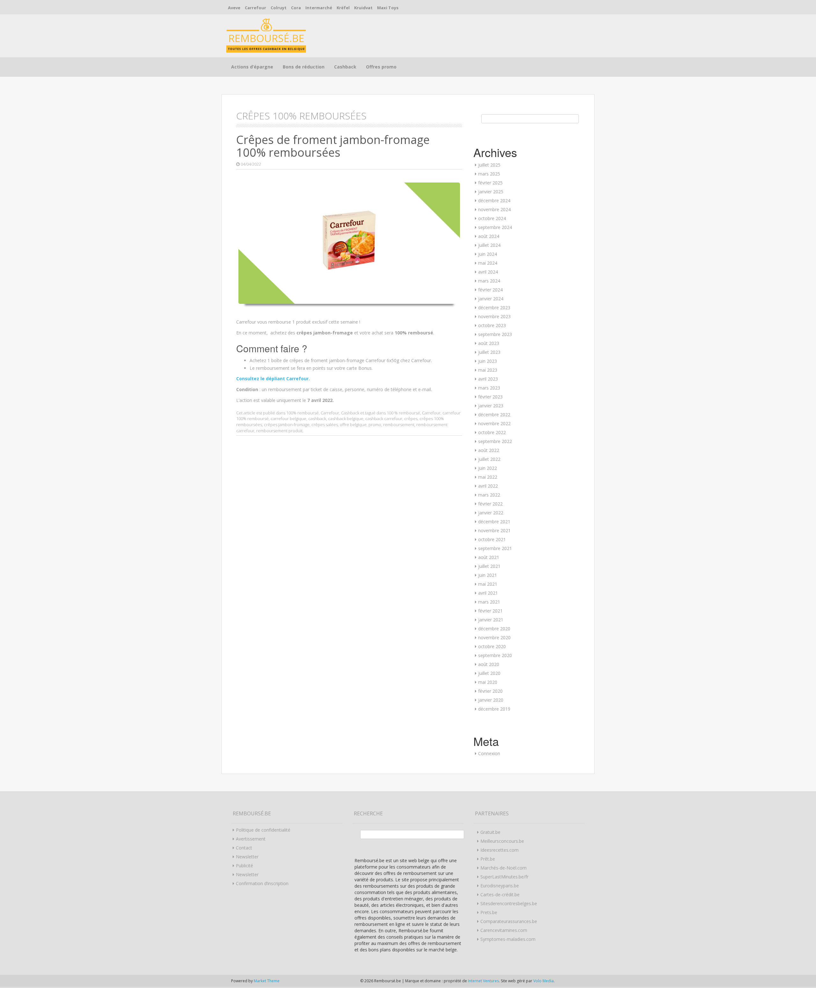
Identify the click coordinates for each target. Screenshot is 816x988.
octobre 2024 (492, 218)
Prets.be (488, 912)
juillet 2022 (489, 459)
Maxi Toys (387, 8)
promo (374, 424)
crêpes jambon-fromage (287, 424)
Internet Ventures (483, 981)
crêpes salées (324, 424)
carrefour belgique (288, 418)
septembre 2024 (495, 227)
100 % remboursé (403, 413)
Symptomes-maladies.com (508, 939)
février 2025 (490, 183)
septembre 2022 (495, 441)
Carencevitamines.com (503, 930)
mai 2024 (487, 263)
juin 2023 (487, 361)
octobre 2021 (492, 539)
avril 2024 (488, 272)
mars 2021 (489, 602)
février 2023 (490, 397)
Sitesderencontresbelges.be (508, 903)
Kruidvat (363, 8)
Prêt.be (487, 859)
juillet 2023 (489, 352)
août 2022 (488, 450)
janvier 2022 (490, 513)
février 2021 (490, 611)
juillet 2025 (489, 165)
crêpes (411, 418)
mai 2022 (487, 477)
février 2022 (490, 504)
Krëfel (343, 8)
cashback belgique (345, 418)
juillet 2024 (489, 245)
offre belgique (353, 424)
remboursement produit (279, 430)
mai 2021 (487, 584)
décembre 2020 (494, 629)
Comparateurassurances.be (508, 921)
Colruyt (279, 8)
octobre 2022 (492, 432)
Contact (244, 848)
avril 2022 (488, 486)
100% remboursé (302, 413)
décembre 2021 (494, 522)
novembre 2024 (494, 209)
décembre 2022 (494, 415)
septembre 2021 (495, 548)
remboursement (398, 424)
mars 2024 (489, 281)
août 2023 (488, 343)
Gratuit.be (490, 832)
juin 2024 (487, 254)
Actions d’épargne (252, 67)
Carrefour (255, 8)
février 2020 (490, 691)
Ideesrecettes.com (499, 850)
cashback (317, 418)
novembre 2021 (494, 530)
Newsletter (247, 857)
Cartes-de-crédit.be (500, 894)
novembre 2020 (494, 637)
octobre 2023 (492, 325)
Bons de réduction (303, 67)
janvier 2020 (490, 700)
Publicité (244, 866)
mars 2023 (489, 388)
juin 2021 (487, 575)
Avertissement (251, 839)
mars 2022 (489, 495)
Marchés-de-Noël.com (503, 868)
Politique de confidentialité (263, 830)
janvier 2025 (490, 192)
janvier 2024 (490, 299)
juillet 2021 (489, 566)
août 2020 (488, 664)
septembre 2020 (495, 655)
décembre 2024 (494, 200)
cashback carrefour (383, 418)
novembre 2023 (494, 316)
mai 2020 (487, 682)
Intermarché (318, 8)
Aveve (234, 8)
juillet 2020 (489, 673)
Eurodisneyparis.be (499, 886)
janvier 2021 (490, 620)
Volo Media (543, 981)
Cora (296, 8)
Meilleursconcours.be (502, 841)
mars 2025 (489, 174)
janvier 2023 (490, 406)
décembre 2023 (494, 307)
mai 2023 (487, 370)
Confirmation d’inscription (262, 883)
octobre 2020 (492, 646)
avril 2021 (488, 593)
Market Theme (267, 981)
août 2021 (488, 557)
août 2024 (488, 236)
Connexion (489, 753)
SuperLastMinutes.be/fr (504, 877)
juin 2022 (487, 468)
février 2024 (490, 290)
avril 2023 (488, 379)
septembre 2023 (495, 334)
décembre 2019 (494, 709)
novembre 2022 (494, 423)
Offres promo (381, 67)
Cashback (345, 67)
